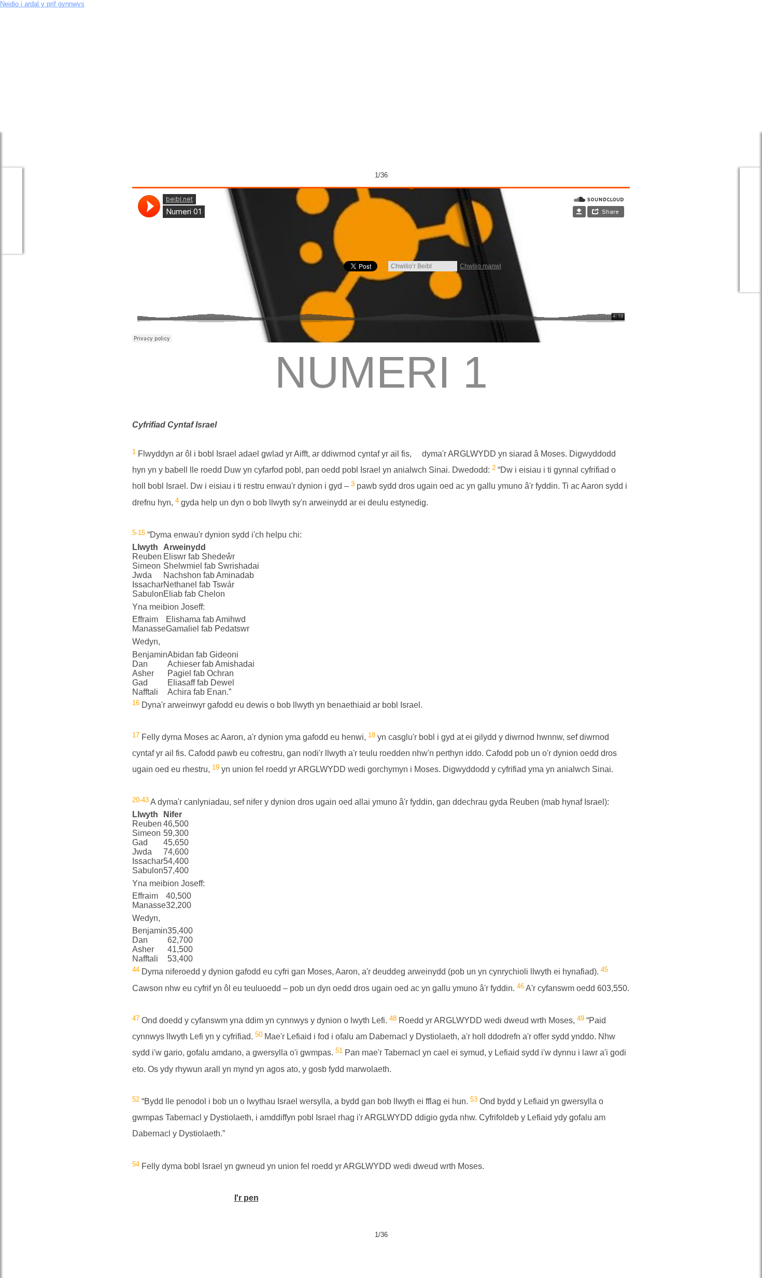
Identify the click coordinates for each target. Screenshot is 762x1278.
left (21, 59)
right (741, 59)
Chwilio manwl (480, 266)
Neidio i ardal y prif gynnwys (42, 4)
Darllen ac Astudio (751, 230)
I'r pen (246, 1197)
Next (623, 175)
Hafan (189, 14)
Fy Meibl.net (11, 211)
